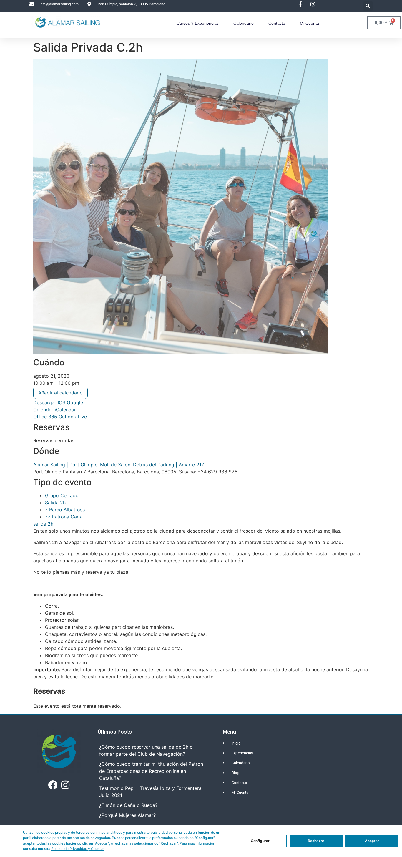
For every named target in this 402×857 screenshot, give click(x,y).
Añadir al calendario (60, 393)
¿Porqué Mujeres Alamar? (127, 815)
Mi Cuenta (309, 23)
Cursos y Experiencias (198, 23)
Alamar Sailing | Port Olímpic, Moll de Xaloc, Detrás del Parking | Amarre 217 (118, 465)
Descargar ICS (49, 402)
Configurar (260, 840)
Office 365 (45, 417)
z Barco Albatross (65, 510)
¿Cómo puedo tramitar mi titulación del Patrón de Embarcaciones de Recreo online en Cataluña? (151, 771)
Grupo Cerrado (62, 495)
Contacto (276, 23)
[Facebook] (52, 784)
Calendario (243, 23)
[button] (368, 6)
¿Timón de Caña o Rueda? (128, 805)
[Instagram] (65, 784)
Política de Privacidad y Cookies (77, 848)
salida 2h (43, 524)
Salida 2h (55, 502)
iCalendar (65, 409)
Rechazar (316, 840)
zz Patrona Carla (63, 517)
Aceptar (372, 840)
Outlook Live (73, 417)
